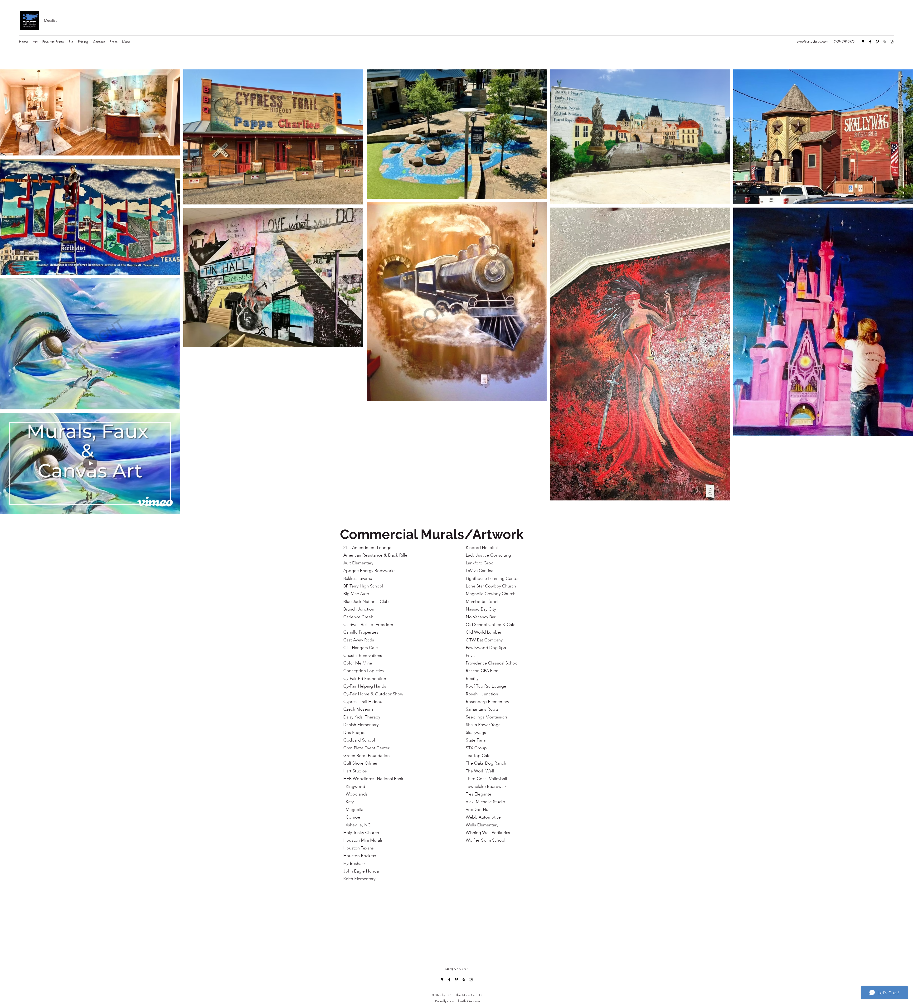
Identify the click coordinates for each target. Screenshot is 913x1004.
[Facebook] (870, 41)
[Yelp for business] (884, 41)
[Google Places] (863, 41)
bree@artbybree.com (813, 41)
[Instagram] (891, 41)
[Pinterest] (877, 41)
